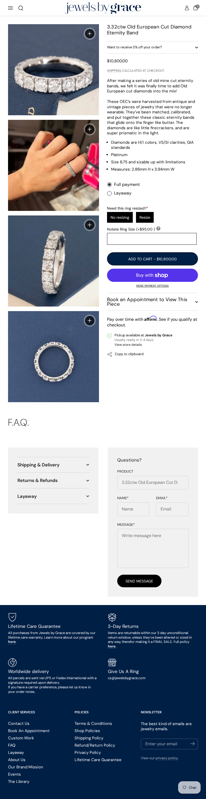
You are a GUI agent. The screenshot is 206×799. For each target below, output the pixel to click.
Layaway (122, 193)
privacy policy (167, 758)
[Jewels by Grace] (103, 8)
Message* (126, 525)
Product (125, 471)
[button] (20, 8)
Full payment (127, 184)
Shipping (114, 71)
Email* (161, 498)
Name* (122, 498)
